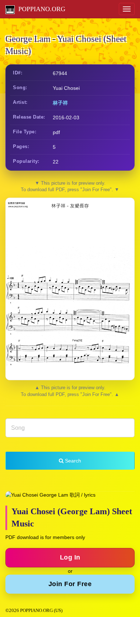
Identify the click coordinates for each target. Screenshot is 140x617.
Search (72, 461)
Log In (70, 557)
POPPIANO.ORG (40, 9)
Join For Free (70, 584)
